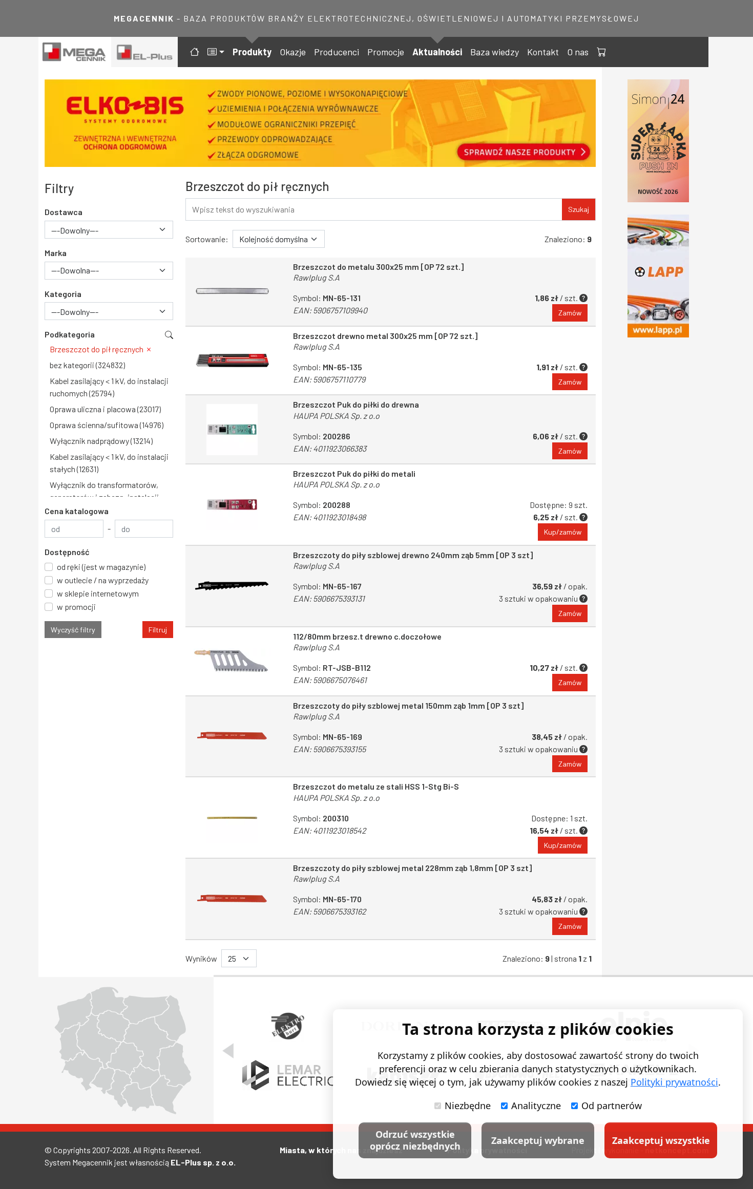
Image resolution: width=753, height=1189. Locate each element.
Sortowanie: (206, 239)
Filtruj (158, 629)
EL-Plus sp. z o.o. (203, 1162)
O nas (578, 51)
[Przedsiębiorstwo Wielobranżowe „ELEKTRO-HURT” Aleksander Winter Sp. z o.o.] (288, 1026)
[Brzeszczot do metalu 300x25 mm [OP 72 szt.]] (232, 292)
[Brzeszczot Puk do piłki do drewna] (232, 429)
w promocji (76, 606)
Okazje (293, 51)
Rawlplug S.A (316, 277)
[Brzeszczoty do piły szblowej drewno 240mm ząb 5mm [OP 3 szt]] (232, 586)
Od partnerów (611, 1105)
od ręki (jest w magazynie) (101, 566)
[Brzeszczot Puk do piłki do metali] (232, 505)
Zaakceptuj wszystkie (661, 1140)
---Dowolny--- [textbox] (74, 230)
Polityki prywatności (674, 1082)
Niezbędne (468, 1105)
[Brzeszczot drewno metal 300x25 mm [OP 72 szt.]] (232, 361)
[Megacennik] (74, 52)
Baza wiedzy (494, 51)
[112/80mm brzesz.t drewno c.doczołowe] (232, 661)
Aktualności (437, 51)
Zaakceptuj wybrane (537, 1140)
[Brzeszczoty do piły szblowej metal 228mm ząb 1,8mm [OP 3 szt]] (232, 899)
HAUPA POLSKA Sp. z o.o (336, 415)
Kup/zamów (562, 531)
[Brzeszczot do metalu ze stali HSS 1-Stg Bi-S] (232, 817)
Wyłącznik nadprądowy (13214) (101, 440)
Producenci (336, 51)
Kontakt (543, 51)
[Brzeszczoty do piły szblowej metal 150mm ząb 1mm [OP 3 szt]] (232, 736)
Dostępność (67, 552)
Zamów (569, 312)
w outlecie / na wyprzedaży (103, 580)
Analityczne (536, 1105)
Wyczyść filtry (73, 629)
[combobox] (109, 230)
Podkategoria (70, 334)
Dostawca (63, 212)
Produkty (252, 51)
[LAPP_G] (658, 276)
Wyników (201, 958)
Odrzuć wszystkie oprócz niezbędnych (415, 1140)
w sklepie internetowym (98, 593)
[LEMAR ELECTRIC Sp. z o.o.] (288, 1075)
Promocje (385, 51)
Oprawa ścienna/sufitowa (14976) (106, 425)
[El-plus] (144, 52)
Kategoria (63, 294)
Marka (56, 253)
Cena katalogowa (77, 511)
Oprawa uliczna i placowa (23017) (105, 409)
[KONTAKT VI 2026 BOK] (658, 140)
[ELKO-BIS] (320, 123)
